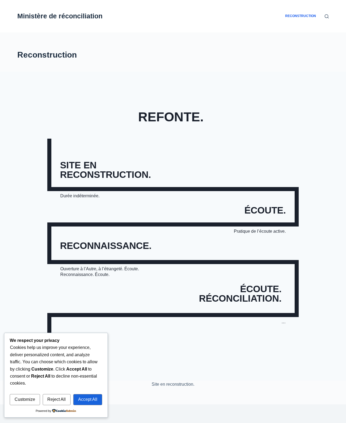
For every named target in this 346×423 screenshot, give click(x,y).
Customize (25, 399)
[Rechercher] (327, 16)
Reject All (56, 399)
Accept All (87, 399)
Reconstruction (300, 16)
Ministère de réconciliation (59, 16)
